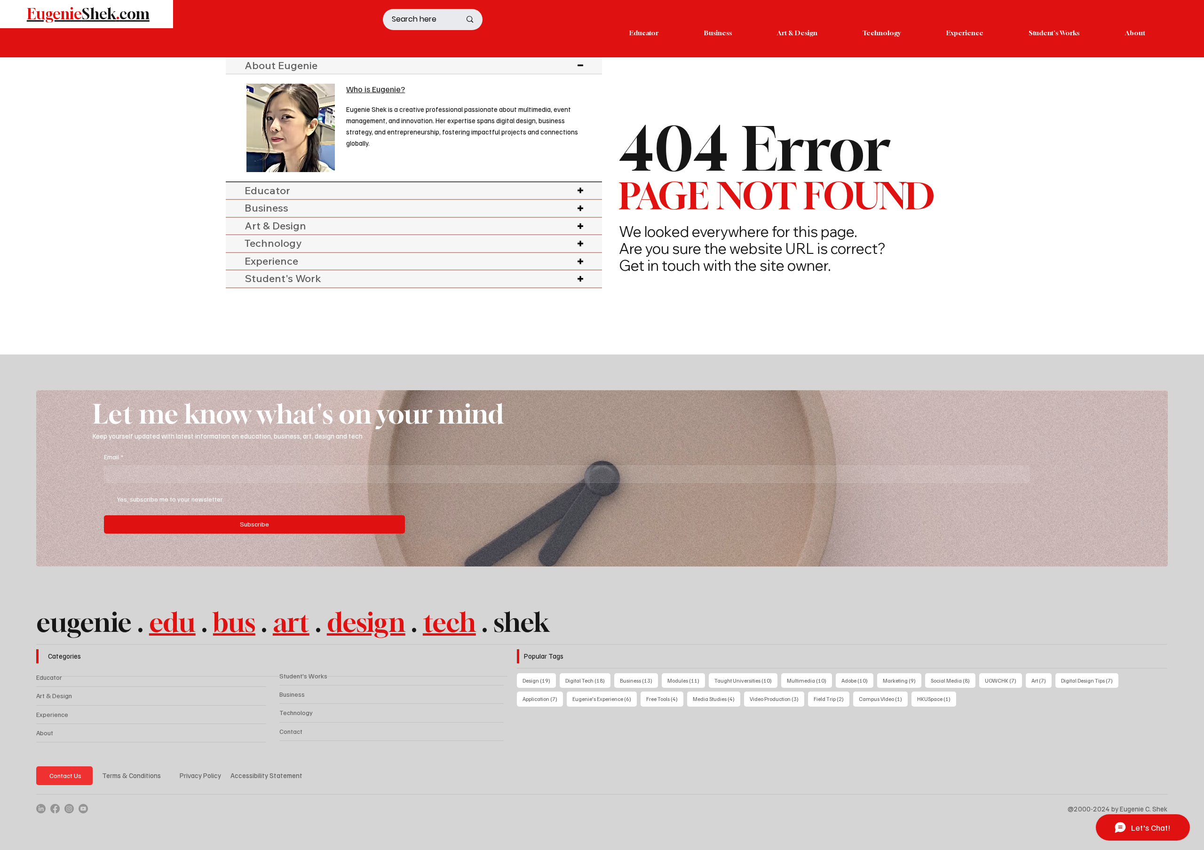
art (291, 622)
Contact (290, 731)
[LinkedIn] (41, 808)
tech (449, 622)
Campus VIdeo (883, 698)
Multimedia (809, 680)
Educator (49, 677)
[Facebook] (55, 808)
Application (543, 698)
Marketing (902, 680)
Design (539, 680)
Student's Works (303, 676)
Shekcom (88, 14)
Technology (296, 712)
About (44, 733)
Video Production (777, 698)
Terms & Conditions (131, 775)
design (366, 622)
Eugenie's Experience (604, 698)
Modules (686, 680)
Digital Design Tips (1089, 680)
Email (113, 457)
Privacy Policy (200, 775)
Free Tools (664, 698)
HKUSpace (936, 698)
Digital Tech (587, 680)
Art (1041, 680)
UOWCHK (1003, 680)
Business (292, 694)
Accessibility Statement (266, 775)
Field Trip (831, 698)
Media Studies (716, 698)
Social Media (953, 680)
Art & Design (54, 696)
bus (234, 622)
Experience (52, 714)
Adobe (857, 680)
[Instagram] (69, 808)
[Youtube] (83, 808)
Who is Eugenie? (375, 89)
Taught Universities (745, 680)
